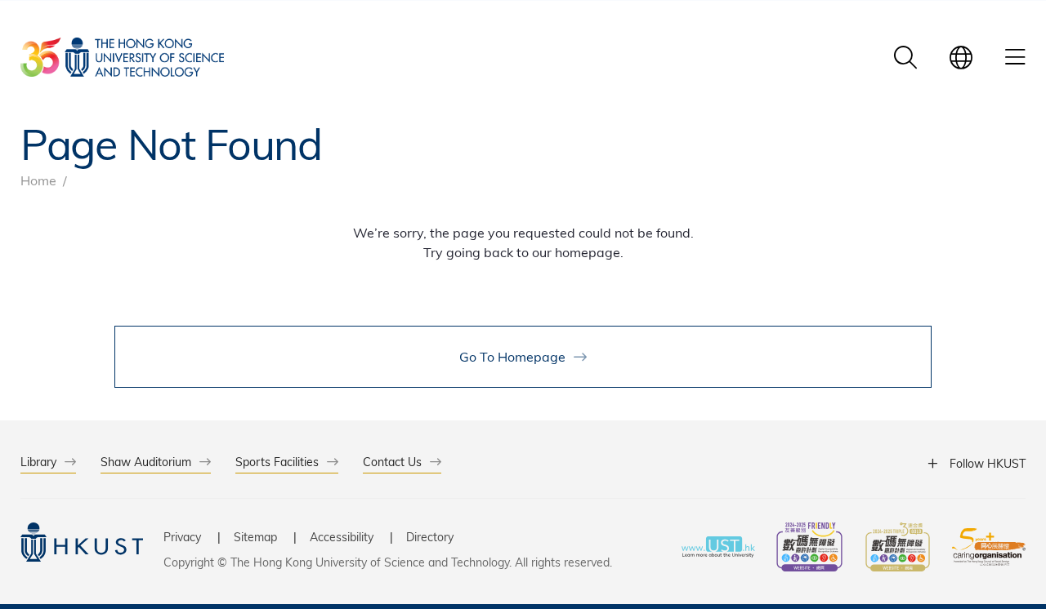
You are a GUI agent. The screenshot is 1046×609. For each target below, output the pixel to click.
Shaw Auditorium (146, 461)
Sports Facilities (277, 461)
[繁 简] (961, 57)
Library (38, 461)
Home (38, 180)
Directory (430, 537)
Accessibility (341, 537)
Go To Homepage (512, 356)
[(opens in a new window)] (809, 549)
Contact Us (392, 461)
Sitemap (255, 537)
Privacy (182, 537)
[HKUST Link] (122, 57)
